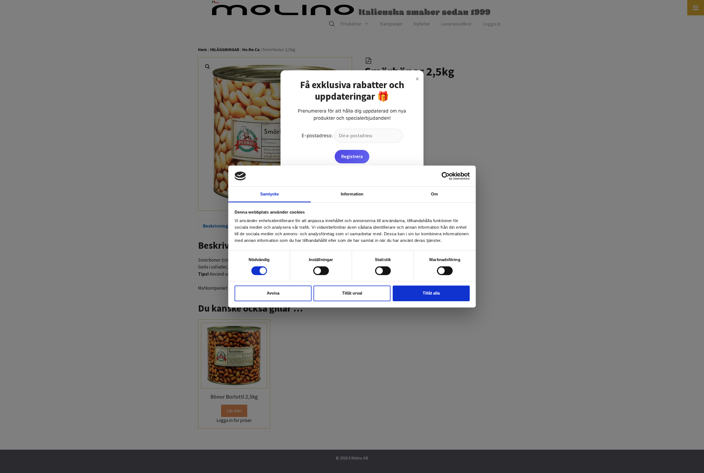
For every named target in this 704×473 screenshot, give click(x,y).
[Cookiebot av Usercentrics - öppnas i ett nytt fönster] (446, 176)
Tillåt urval (352, 293)
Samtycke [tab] (269, 194)
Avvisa (273, 293)
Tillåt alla (431, 293)
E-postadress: (318, 135)
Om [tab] (434, 194)
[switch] (321, 270)
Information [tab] (352, 194)
